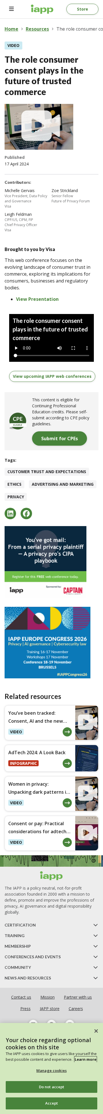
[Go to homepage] (42, 9)
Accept (51, 1103)
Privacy (15, 496)
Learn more (85, 1059)
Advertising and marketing (63, 484)
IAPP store (50, 1008)
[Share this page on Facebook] (26, 513)
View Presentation (37, 299)
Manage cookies (51, 1070)
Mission (47, 997)
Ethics (14, 484)
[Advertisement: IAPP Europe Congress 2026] (51, 642)
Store (82, 9)
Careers (76, 1008)
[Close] (96, 1031)
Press (25, 1008)
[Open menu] (11, 9)
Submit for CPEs (59, 438)
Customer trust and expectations (46, 471)
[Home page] (51, 875)
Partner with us (78, 997)
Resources (37, 29)
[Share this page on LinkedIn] (10, 513)
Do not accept (51, 1086)
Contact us (21, 997)
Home (11, 29)
